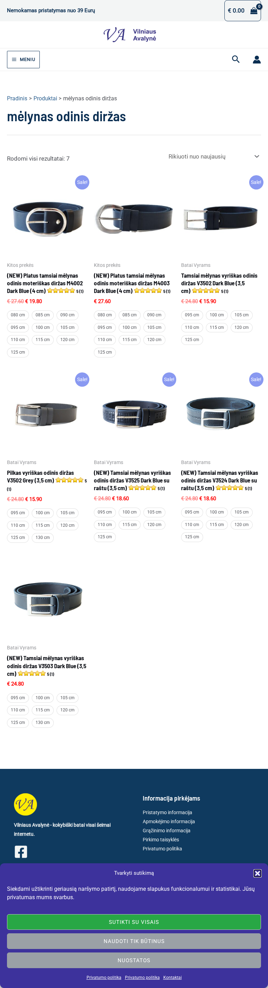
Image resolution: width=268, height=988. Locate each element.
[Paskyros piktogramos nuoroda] (257, 59)
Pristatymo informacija (167, 812)
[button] (257, 873)
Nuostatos (134, 960)
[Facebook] (21, 852)
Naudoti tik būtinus (134, 941)
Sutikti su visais (134, 922)
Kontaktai (172, 977)
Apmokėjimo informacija (169, 821)
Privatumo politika (104, 977)
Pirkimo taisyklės (161, 839)
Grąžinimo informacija (167, 830)
